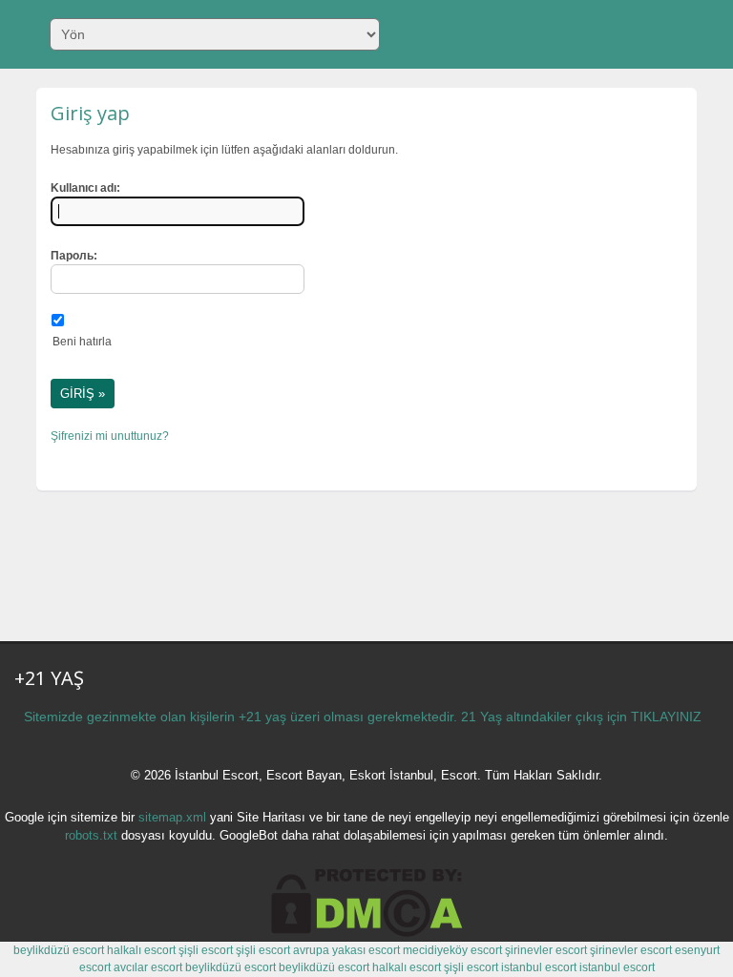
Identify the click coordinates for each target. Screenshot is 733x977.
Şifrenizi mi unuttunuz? (110, 436)
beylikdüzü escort (58, 950)
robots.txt (91, 835)
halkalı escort (141, 950)
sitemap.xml (172, 817)
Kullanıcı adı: (85, 188)
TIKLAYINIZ (666, 716)
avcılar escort (148, 967)
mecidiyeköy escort (452, 950)
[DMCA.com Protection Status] (367, 933)
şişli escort (205, 950)
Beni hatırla (82, 341)
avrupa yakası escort (346, 950)
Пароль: (74, 255)
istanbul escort (538, 967)
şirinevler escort (546, 950)
